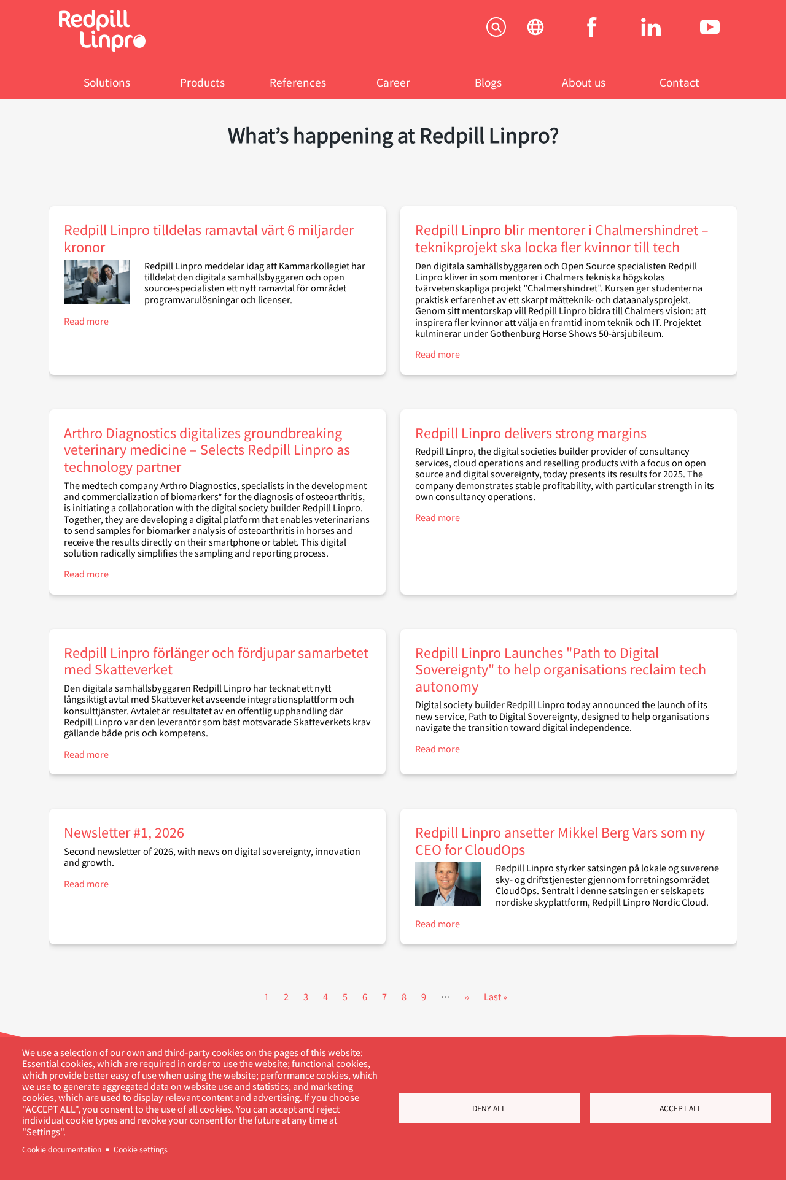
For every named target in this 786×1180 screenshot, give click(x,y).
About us (583, 82)
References (298, 82)
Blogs (488, 82)
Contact (679, 82)
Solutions (107, 82)
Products (202, 82)
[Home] (102, 47)
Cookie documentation (61, 1149)
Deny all (489, 1108)
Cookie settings (141, 1149)
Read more (86, 320)
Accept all (681, 1108)
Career (393, 82)
